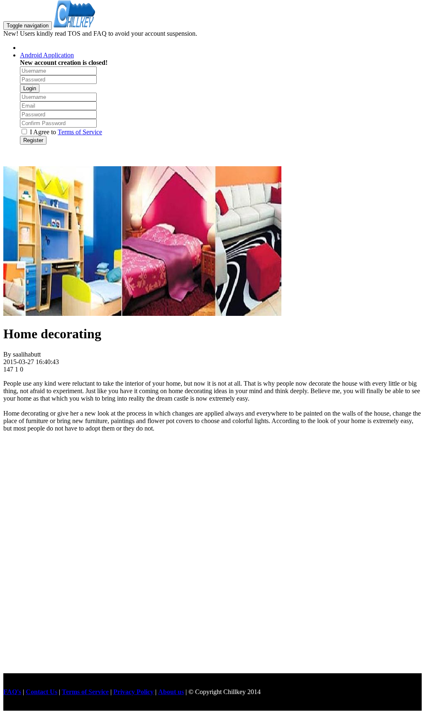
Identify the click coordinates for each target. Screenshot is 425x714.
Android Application (47, 55)
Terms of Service (80, 131)
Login (29, 88)
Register (33, 140)
